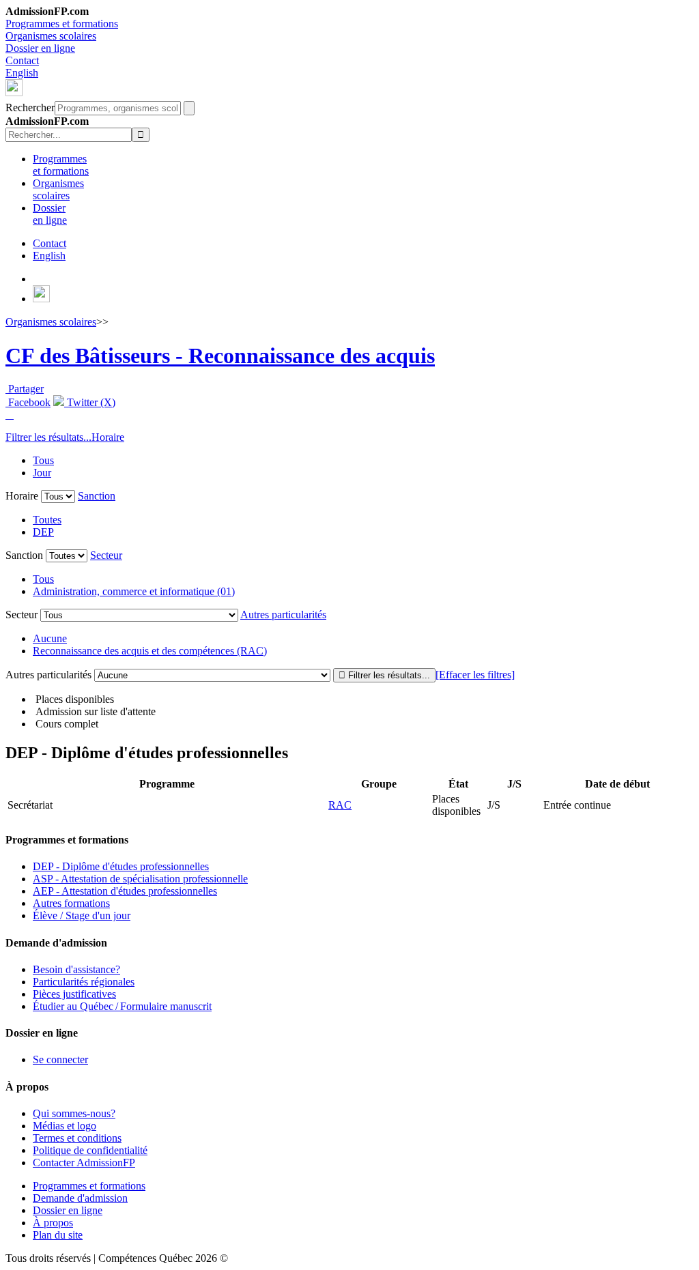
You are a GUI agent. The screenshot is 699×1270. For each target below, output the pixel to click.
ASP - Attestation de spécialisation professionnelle (140, 878)
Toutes (47, 519)
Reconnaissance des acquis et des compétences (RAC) (150, 650)
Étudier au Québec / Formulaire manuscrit (122, 1006)
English (21, 72)
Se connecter (60, 1059)
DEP (43, 532)
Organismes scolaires (50, 36)
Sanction (96, 496)
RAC (340, 805)
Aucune (50, 638)
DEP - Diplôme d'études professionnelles (121, 866)
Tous (43, 460)
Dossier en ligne (40, 48)
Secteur (106, 555)
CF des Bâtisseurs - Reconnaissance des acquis (220, 355)
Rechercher (30, 107)
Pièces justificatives (74, 994)
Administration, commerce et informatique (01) (134, 591)
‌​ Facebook (28, 402)
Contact (22, 60)
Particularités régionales (83, 981)
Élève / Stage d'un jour (81, 915)
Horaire (107, 437)
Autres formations (71, 903)
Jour (42, 472)
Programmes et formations (61, 23)
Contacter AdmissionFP (84, 1162)
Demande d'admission (80, 1198)
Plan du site (58, 1235)
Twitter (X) (89, 402)
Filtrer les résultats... (48, 437)
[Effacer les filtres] (475, 674)
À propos (53, 1222)
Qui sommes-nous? (74, 1113)
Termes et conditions (77, 1138)
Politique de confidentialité (90, 1150)
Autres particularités (283, 614)
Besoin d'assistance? (76, 969)
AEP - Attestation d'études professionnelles (125, 891)
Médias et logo (64, 1125)
